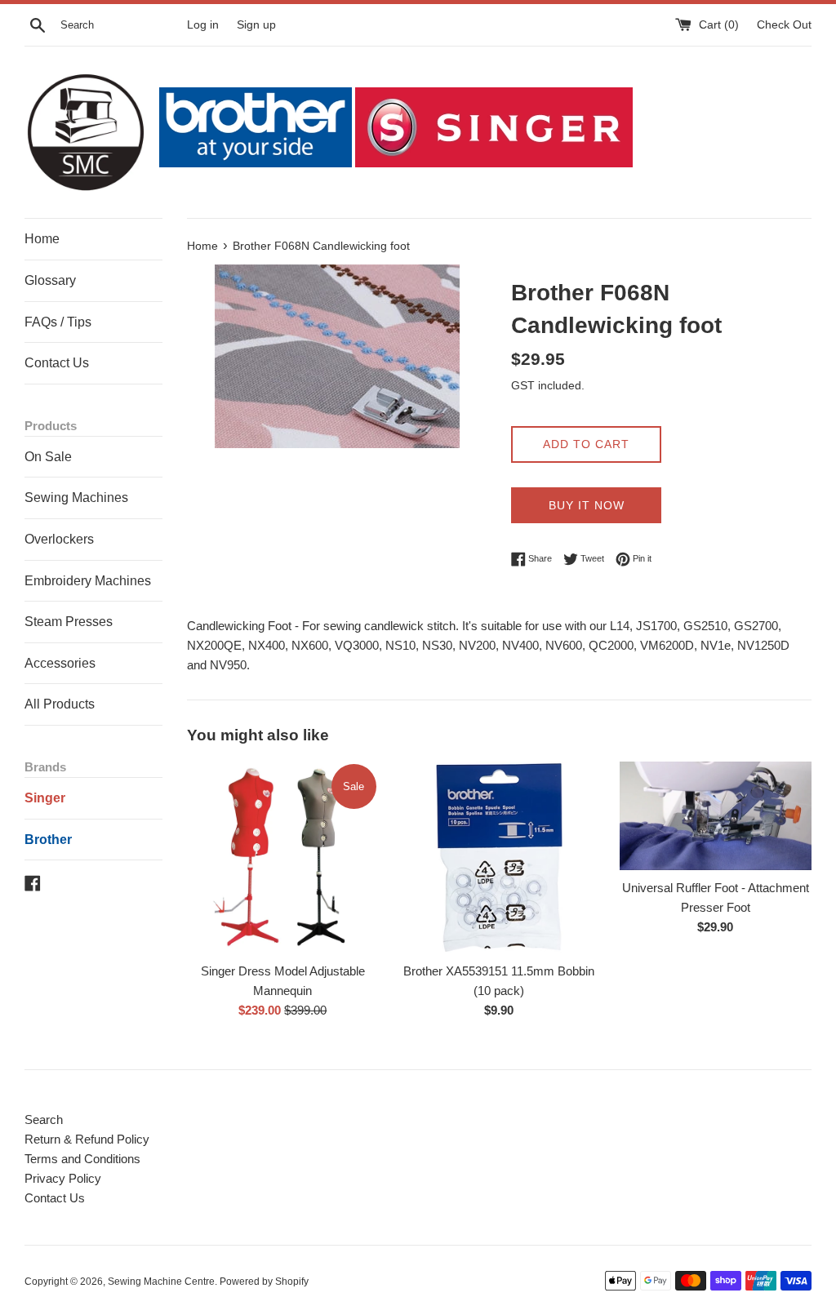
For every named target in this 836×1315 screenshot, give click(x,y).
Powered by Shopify (264, 1281)
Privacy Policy (62, 1178)
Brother (48, 839)
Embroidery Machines (87, 581)
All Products (59, 704)
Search (43, 1119)
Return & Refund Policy (86, 1139)
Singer (44, 798)
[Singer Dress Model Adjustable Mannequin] (283, 857)
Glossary (50, 280)
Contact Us (56, 363)
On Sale (48, 457)
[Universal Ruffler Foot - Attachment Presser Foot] (716, 815)
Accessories (60, 663)
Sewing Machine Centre (161, 1281)
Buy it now (587, 505)
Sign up (256, 25)
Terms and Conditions (82, 1159)
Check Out (784, 25)
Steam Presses (68, 622)
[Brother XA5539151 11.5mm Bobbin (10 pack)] (499, 857)
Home (42, 239)
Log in (203, 25)
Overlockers (59, 539)
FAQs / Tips (57, 322)
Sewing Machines (76, 497)
